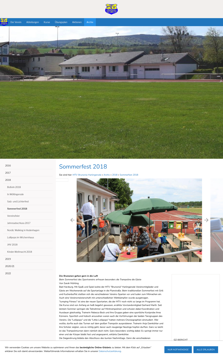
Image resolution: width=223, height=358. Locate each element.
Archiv (107, 174)
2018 (114, 174)
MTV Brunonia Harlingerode (87, 174)
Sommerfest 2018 (129, 174)
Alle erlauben (206, 349)
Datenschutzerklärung (110, 351)
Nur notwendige (178, 349)
